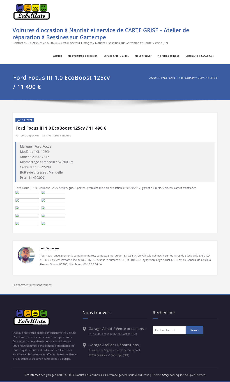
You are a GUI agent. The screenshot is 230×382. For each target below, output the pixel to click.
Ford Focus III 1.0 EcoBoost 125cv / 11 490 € (189, 78)
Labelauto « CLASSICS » (199, 55)
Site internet (32, 375)
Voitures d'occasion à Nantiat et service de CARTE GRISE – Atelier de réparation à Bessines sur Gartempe (101, 33)
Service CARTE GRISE (116, 55)
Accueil (57, 55)
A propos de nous (168, 55)
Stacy (165, 375)
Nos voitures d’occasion (83, 55)
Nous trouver (143, 55)
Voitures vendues (59, 135)
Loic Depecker (30, 135)
